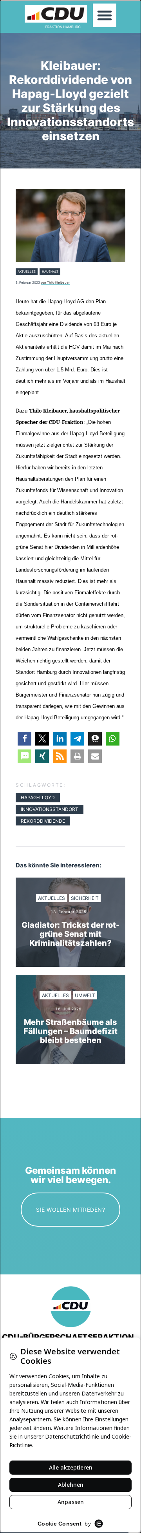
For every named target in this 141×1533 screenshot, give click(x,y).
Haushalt (50, 271)
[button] (104, 15)
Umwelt (85, 995)
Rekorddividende (43, 821)
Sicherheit (85, 898)
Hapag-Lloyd (38, 797)
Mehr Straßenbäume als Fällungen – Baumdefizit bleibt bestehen (71, 1031)
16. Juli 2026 (68, 1009)
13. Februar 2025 (68, 912)
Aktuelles (27, 271)
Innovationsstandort (49, 809)
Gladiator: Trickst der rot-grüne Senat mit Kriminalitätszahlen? (70, 934)
